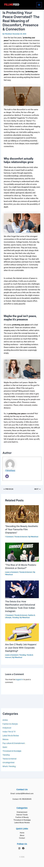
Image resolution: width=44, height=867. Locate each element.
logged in (19, 679)
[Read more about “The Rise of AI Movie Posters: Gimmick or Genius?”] (22, 552)
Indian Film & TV (9, 732)
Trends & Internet (9, 759)
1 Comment (9, 537)
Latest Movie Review (11, 736)
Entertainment (22, 812)
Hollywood (7, 728)
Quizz (5, 747)
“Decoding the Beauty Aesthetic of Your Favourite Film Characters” (21, 529)
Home (22, 833)
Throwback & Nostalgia (12, 751)
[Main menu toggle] (39, 4)
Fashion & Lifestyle (10, 724)
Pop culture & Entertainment (14, 743)
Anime (5, 720)
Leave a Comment (11, 572)
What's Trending (9, 766)
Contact (22, 838)
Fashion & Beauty (22, 817)
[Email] (7, 476)
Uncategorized (8, 762)
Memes (5, 739)
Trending (6, 755)
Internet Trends (22, 815)
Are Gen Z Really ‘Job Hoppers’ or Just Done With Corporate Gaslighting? (21, 647)
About (22, 835)
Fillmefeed (10, 470)
